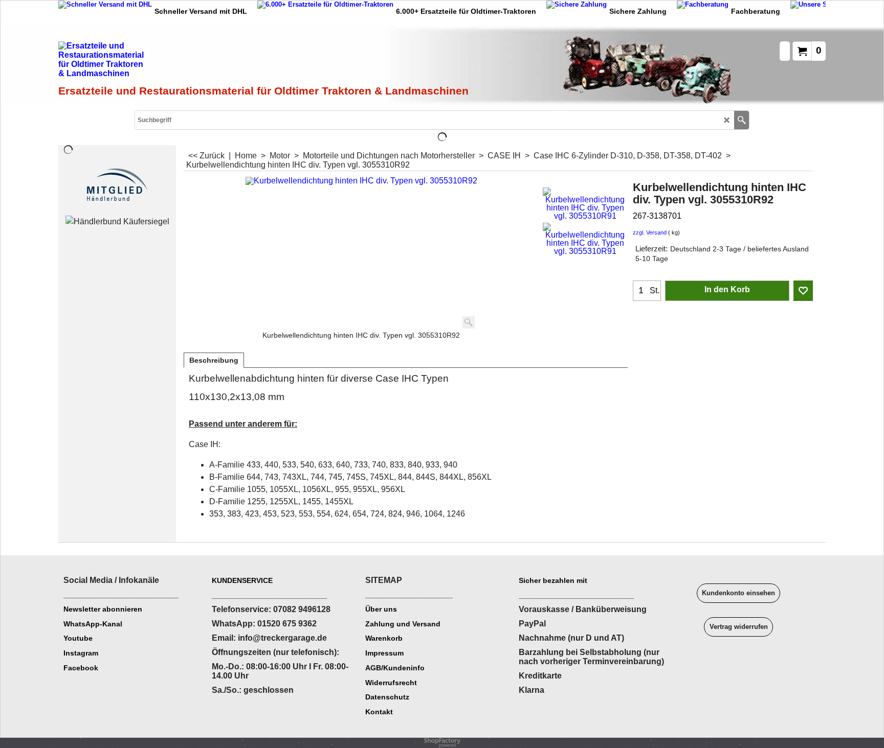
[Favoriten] (803, 290)
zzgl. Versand (650, 232)
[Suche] (741, 120)
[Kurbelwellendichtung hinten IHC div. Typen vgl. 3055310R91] (585, 204)
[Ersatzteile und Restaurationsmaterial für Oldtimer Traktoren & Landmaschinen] (173, 61)
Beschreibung (213, 360)
